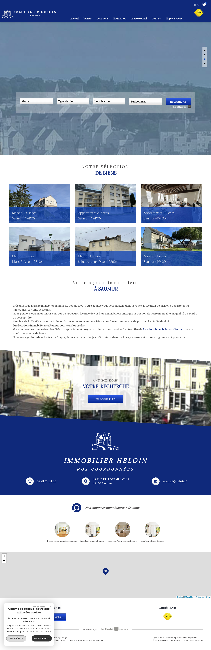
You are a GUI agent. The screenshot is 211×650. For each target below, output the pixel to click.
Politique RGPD (95, 640)
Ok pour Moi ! (41, 638)
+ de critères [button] (180, 106)
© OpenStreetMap (203, 597)
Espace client (174, 18)
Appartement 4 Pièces (159, 215)
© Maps (189, 597)
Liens (55, 640)
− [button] (4, 560)
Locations (102, 18)
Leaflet (180, 597)
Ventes (88, 18)
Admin (62, 640)
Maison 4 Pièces (27, 258)
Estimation (119, 18)
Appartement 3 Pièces (93, 215)
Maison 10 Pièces (24, 215)
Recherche (178, 101)
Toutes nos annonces (76, 640)
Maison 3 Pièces (97, 258)
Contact (156, 18)
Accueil (74, 18)
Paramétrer (16, 638)
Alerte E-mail (139, 18)
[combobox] (36, 101)
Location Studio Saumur (152, 541)
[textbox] (72, 101)
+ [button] (4, 556)
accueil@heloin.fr (175, 481)
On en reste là (40, 606)
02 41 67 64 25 (46, 481)
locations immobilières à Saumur (163, 329)
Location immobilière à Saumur (62, 541)
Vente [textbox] (25, 101)
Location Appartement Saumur (122, 541)
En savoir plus (105, 399)
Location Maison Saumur (92, 541)
